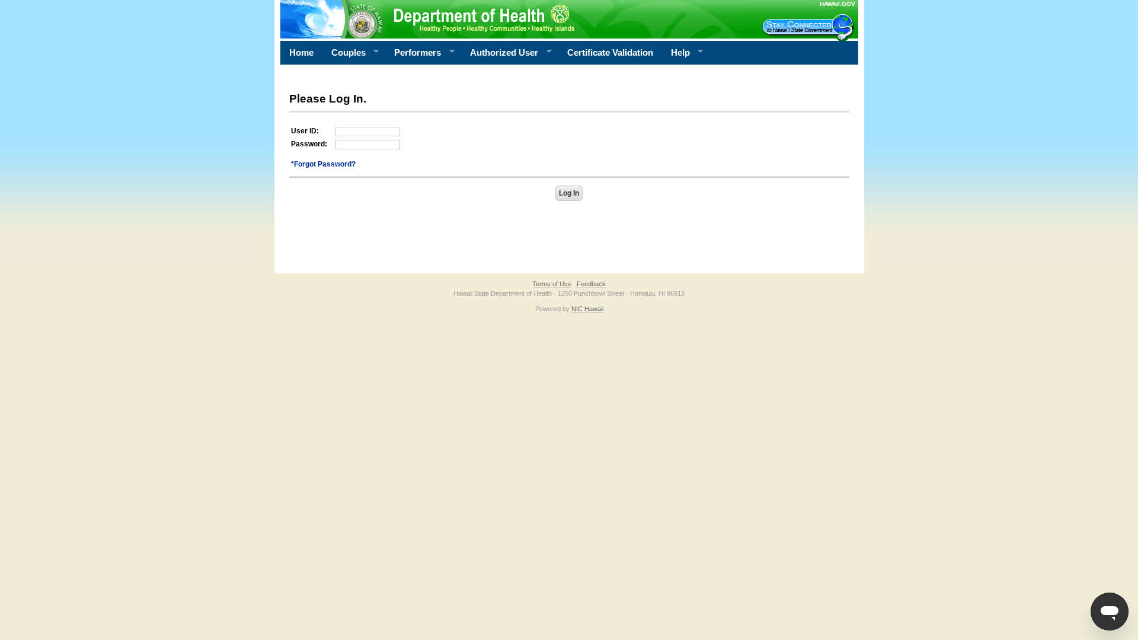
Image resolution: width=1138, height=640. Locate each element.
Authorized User (499, 52)
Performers (413, 52)
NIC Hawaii (587, 308)
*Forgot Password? (323, 164)
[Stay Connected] (809, 27)
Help (676, 52)
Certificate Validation (610, 52)
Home (301, 52)
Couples (344, 52)
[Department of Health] (511, 19)
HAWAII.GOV (837, 4)
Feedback (591, 283)
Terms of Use (551, 283)
